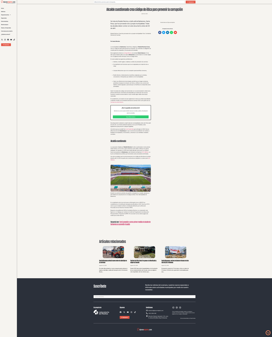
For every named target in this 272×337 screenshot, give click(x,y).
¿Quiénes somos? (5, 34)
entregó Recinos (128, 53)
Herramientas (4, 21)
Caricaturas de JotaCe (6, 31)
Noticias (3, 11)
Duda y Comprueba (6, 28)
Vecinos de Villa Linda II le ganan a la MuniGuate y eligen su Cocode (143, 261)
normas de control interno (116, 102)
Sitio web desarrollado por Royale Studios (188, 318)
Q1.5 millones (145, 152)
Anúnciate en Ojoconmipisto (167, 22)
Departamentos (5, 15)
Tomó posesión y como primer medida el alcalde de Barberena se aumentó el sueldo (130, 222)
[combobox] (139, 2)
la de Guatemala (129, 129)
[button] (159, 32)
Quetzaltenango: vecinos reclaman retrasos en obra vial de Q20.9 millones (175, 261)
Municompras (4, 24)
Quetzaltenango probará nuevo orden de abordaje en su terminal (113, 261)
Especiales (4, 18)
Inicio (2, 8)
